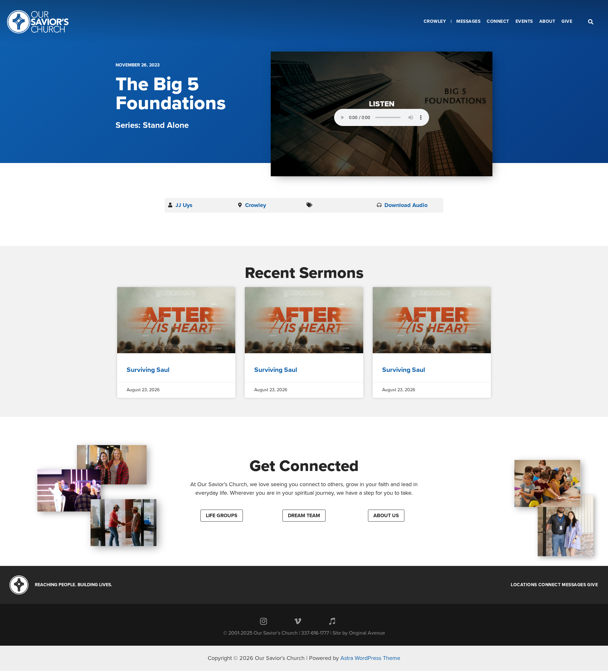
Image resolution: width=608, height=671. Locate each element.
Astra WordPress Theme (370, 658)
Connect (549, 585)
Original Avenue (367, 633)
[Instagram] (263, 621)
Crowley (255, 205)
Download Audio (406, 205)
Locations (524, 585)
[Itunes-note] (332, 621)
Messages (574, 585)
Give (592, 585)
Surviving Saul (148, 370)
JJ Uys (184, 205)
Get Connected (304, 465)
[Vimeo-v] (298, 621)
